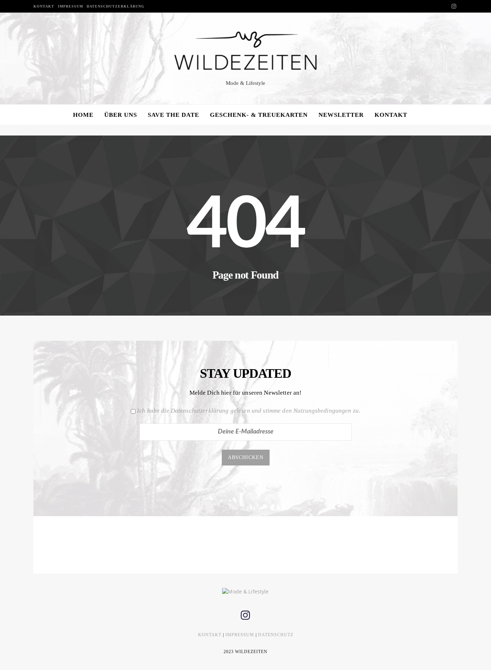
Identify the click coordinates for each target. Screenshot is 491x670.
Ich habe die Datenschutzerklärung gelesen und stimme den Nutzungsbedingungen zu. (248, 410)
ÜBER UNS (120, 114)
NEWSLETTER (341, 114)
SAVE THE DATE (173, 114)
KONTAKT (43, 6)
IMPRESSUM (70, 6)
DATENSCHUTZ (275, 634)
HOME (83, 114)
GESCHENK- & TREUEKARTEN (259, 114)
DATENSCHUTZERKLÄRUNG (115, 6)
